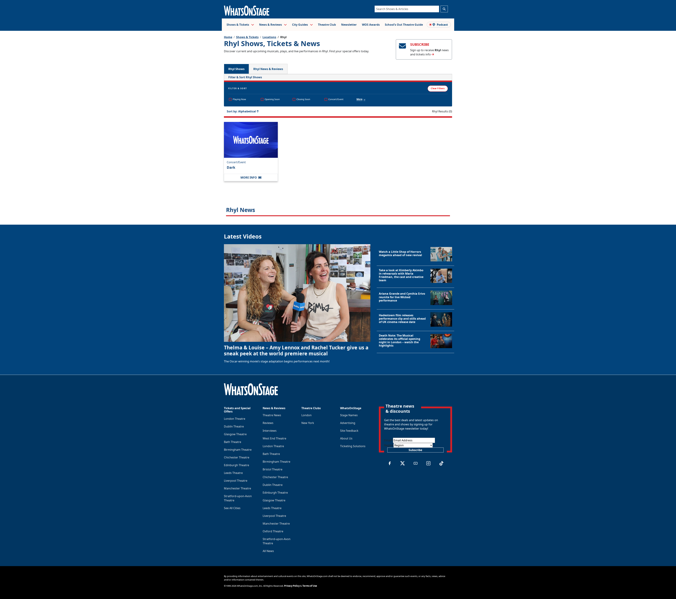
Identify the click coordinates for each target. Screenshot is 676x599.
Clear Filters (438, 88)
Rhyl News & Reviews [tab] (268, 69)
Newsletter (349, 25)
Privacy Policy (292, 585)
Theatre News (272, 415)
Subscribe (415, 450)
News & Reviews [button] (271, 25)
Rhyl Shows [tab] (236, 69)
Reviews (268, 423)
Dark (231, 167)
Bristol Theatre (272, 469)
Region (388, 445)
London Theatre (234, 419)
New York (307, 423)
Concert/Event (236, 162)
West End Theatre (274, 438)
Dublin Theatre (234, 426)
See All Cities (232, 508)
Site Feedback (349, 431)
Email (388, 440)
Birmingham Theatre (238, 450)
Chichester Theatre (236, 457)
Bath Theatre (232, 442)
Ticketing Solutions (352, 446)
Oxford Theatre (273, 531)
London (306, 415)
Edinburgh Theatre (236, 465)
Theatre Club (327, 25)
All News (268, 551)
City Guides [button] (300, 25)
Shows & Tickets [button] (238, 25)
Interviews (270, 431)
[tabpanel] (338, 145)
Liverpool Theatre (235, 481)
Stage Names (349, 415)
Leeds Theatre (233, 473)
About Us (346, 438)
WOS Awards (371, 25)
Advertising (347, 423)
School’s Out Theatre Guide (404, 25)
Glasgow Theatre (235, 434)
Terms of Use (309, 585)
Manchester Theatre (237, 488)
